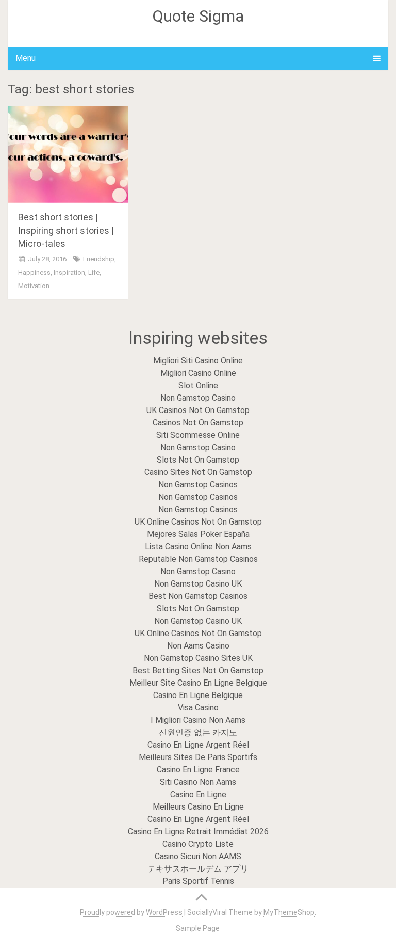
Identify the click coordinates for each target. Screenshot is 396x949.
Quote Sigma (198, 16)
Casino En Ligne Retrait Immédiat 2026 (198, 831)
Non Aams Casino (198, 646)
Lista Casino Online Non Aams (198, 546)
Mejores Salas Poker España (198, 534)
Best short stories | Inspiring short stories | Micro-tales (66, 230)
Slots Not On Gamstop (198, 460)
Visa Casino (198, 708)
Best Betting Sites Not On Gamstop (198, 670)
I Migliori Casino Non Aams (198, 720)
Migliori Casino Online (198, 373)
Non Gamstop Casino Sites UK (198, 658)
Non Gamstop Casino (198, 398)
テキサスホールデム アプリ (198, 869)
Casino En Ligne (198, 794)
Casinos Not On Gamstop (198, 423)
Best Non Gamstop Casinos (198, 596)
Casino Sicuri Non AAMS (198, 856)
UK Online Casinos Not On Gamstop (198, 522)
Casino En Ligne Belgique (198, 695)
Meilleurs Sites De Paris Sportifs (198, 757)
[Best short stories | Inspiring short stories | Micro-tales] (68, 154)
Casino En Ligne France (198, 769)
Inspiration (69, 272)
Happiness (34, 272)
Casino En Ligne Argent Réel (198, 745)
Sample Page (198, 928)
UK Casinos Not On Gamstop (198, 410)
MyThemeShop (289, 912)
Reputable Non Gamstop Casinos (198, 559)
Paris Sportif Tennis (198, 881)
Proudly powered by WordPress (131, 912)
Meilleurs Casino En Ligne (198, 807)
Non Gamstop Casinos (198, 484)
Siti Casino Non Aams (198, 782)
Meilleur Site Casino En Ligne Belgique (198, 683)
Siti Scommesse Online (198, 435)
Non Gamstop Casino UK (198, 584)
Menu (25, 58)
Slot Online (198, 385)
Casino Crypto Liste (198, 844)
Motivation (34, 286)
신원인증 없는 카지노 (198, 732)
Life (94, 272)
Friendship (98, 259)
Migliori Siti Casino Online (198, 361)
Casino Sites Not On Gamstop (198, 472)
